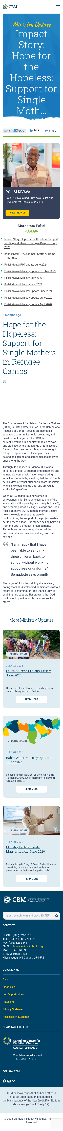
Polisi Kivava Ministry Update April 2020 (28, 304)
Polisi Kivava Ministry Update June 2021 (28, 291)
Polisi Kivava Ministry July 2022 (23, 284)
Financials (9, 987)
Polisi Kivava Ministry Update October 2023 (30, 271)
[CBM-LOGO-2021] (10, 6)
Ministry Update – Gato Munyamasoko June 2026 (25, 849)
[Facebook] (4, 1081)
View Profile (17, 212)
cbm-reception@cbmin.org (27, 946)
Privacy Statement (13, 1009)
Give (5, 979)
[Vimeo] (13, 1081)
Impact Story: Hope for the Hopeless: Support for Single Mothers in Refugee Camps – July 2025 (31, 243)
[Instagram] (9, 1081)
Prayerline (8, 1001)
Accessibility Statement (16, 1016)
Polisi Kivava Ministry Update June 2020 (28, 297)
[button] (58, 7)
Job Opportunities (13, 994)
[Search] (56, 916)
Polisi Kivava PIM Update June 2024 (25, 264)
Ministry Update (18, 654)
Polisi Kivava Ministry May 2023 (23, 277)
